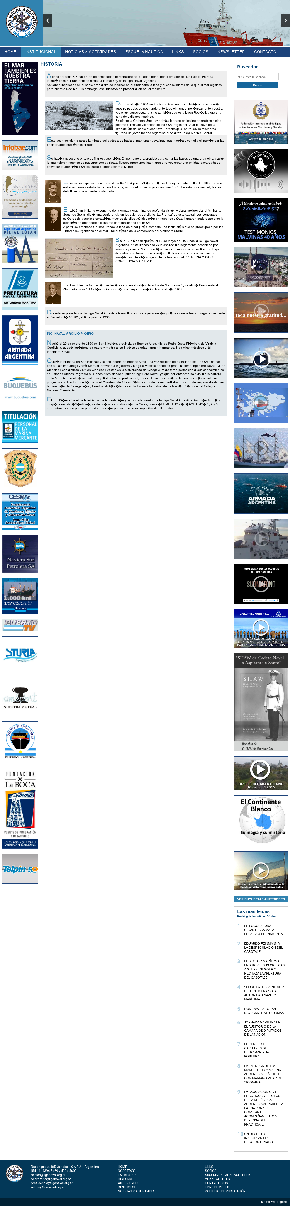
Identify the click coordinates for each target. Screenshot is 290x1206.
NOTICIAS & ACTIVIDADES (90, 52)
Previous (48, 20)
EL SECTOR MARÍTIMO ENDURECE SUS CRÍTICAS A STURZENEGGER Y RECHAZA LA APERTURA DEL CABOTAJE (264, 969)
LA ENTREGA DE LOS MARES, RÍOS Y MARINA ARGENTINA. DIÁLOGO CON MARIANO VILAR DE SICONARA (263, 1074)
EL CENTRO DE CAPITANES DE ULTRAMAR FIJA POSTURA (256, 1050)
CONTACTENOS (216, 1183)
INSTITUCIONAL (40, 52)
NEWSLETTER (231, 52)
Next (285, 20)
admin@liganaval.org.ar (48, 1187)
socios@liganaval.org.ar (48, 1175)
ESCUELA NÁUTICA (144, 52)
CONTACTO (265, 52)
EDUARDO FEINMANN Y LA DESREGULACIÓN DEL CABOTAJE (263, 947)
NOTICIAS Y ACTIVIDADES (136, 1191)
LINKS (178, 52)
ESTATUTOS (127, 1175)
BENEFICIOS (126, 1187)
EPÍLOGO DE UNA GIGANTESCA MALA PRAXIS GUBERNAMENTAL (264, 930)
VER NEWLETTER (217, 1179)
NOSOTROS (126, 1171)
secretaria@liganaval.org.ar (51, 1179)
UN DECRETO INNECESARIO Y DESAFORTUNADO (258, 1138)
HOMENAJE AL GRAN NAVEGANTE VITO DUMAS (264, 1011)
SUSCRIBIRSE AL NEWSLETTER (227, 1175)
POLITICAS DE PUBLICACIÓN (225, 1191)
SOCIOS (200, 52)
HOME (10, 52)
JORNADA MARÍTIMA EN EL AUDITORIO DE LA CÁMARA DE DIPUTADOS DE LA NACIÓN (263, 1028)
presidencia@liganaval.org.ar (52, 1183)
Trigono (282, 1202)
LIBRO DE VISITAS (217, 1187)
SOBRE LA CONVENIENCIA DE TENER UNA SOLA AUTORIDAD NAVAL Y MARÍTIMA (264, 993)
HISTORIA (125, 1179)
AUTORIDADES (128, 1183)
